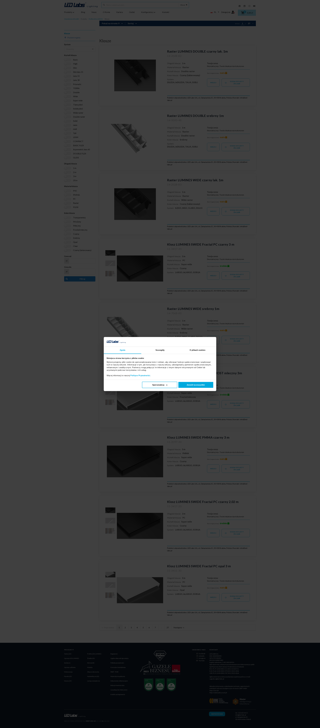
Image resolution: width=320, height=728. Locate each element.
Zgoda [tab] (122, 350)
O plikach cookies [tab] (197, 350)
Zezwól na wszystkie (196, 385)
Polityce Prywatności (140, 375)
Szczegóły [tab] (160, 350)
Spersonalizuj (158, 385)
